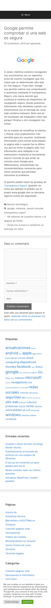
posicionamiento (12, 388)
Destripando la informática (19, 575)
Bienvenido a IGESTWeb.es (20, 520)
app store (36, 353)
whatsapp (35, 410)
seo (23, 397)
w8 (23, 410)
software (22, 402)
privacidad (24, 388)
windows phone (28, 415)
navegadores (19, 382)
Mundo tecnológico (17, 204)
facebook (24, 367)
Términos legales (14, 553)
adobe (33, 348)
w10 (28, 410)
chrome (21, 358)
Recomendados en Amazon (20, 541)
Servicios (10, 549)
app (20, 354)
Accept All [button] (27, 602)
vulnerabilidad (13, 409)
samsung (33, 393)
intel (20, 373)
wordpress (10, 419)
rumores (24, 392)
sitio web (11, 402)
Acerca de (11, 512)
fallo (33, 367)
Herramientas (12, 532)
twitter (30, 406)
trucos (21, 406)
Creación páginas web (17, 528)
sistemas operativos (33, 398)
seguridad (13, 397)
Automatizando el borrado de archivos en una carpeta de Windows (21, 455)
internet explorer (30, 372)
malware (20, 208)
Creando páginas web (17, 571)
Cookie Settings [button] (11, 602)
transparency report (15, 212)
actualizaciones (17, 348)
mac (12, 378)
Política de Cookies (15, 537)
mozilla (7, 383)
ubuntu (38, 406)
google (11, 208)
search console (35, 208)
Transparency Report (15, 185)
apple (27, 353)
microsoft (33, 377)
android (11, 353)
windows (13, 415)
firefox (39, 366)
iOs (40, 372)
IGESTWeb (11, 579)
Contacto (10, 524)
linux (7, 378)
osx (30, 382)
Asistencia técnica (15, 516)
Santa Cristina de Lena (17, 545)
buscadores (11, 358)
